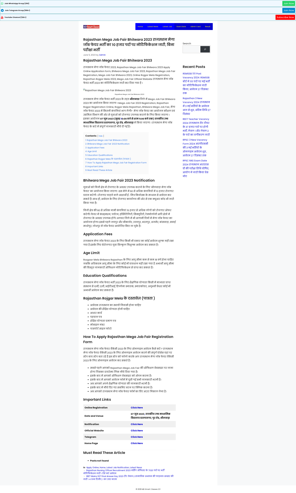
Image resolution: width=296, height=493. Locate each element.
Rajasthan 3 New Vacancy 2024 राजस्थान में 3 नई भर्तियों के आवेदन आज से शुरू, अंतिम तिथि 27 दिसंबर (196, 106)
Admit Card (195, 26)
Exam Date (181, 26)
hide (101, 136)
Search (187, 43)
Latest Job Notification (117, 467)
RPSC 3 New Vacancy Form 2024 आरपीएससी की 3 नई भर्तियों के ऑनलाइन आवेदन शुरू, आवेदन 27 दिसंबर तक (195, 147)
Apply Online (92, 467)
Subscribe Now (285, 17)
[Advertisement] (148, 488)
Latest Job (167, 26)
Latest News (153, 26)
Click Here (137, 407)
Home (140, 26)
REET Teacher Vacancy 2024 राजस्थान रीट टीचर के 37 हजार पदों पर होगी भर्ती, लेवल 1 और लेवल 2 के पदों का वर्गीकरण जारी (196, 126)
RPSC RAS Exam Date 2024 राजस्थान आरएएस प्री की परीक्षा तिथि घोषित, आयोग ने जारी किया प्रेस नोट (196, 168)
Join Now (289, 3)
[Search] (205, 49)
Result (207, 26)
